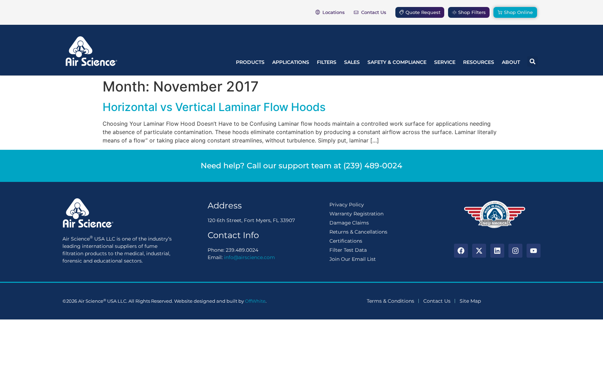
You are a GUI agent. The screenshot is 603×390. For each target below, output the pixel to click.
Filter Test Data (348, 250)
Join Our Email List (352, 259)
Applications (290, 62)
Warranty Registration (356, 214)
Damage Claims (349, 223)
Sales (352, 62)
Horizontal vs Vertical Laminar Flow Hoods (214, 107)
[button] (532, 61)
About (511, 62)
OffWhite (255, 301)
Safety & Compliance (396, 62)
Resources (478, 62)
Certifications (345, 241)
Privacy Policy (346, 204)
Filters (326, 62)
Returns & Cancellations (358, 232)
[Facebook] (461, 251)
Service (444, 62)
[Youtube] (534, 251)
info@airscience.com (249, 257)
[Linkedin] (497, 251)
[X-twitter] (479, 251)
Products (250, 62)
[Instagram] (515, 251)
